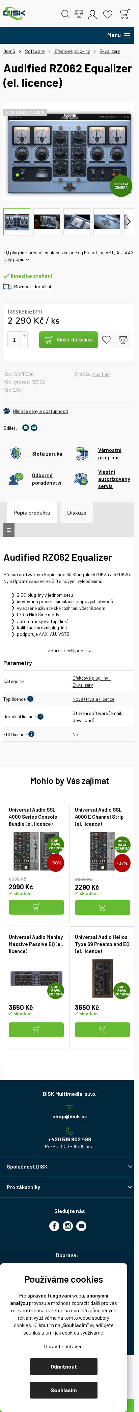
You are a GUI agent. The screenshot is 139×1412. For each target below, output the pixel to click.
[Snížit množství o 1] (24, 344)
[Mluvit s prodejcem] (34, 427)
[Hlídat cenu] (35, 410)
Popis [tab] (20, 513)
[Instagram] (68, 1226)
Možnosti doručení (32, 286)
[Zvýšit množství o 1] (24, 336)
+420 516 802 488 (69, 1139)
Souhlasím (64, 1390)
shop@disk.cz (69, 1116)
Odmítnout (64, 1366)
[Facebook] (54, 1226)
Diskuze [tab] (76, 513)
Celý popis (13, 259)
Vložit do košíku (75, 339)
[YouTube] (81, 1226)
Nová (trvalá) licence (93, 699)
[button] (36, 907)
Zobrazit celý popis (67, 650)
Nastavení (63, 1346)
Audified (101, 374)
